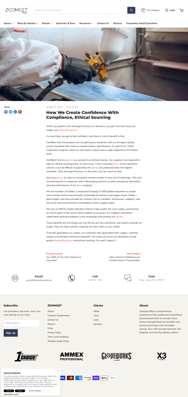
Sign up (10, 333)
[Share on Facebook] (6, 112)
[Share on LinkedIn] (15, 112)
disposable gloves (67, 130)
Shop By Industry (26, 23)
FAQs (50, 328)
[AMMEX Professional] (71, 361)
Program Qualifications (59, 315)
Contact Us (103, 23)
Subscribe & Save (65, 23)
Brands (46, 23)
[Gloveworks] (117, 361)
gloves (69, 160)
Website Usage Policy (58, 341)
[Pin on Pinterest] (20, 112)
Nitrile (96, 311)
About (51, 311)
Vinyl (96, 315)
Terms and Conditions (58, 336)
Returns (117, 23)
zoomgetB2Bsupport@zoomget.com (39, 280)
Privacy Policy (54, 332)
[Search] (131, 10)
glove (80, 185)
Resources (85, 23)
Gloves (8, 23)
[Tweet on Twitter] (10, 112)
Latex (96, 319)
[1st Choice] (26, 361)
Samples (98, 324)
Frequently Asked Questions (141, 23)
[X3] (161, 361)
